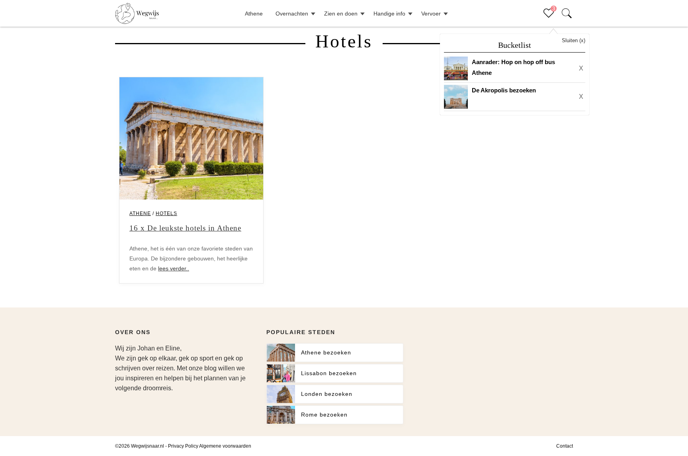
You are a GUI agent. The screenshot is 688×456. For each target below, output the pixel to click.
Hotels (166, 213)
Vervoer (431, 13)
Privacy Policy (183, 446)
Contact (564, 446)
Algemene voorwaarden (225, 446)
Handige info (389, 13)
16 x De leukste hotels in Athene (185, 228)
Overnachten (292, 13)
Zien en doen (341, 13)
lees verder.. (173, 268)
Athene (254, 13)
